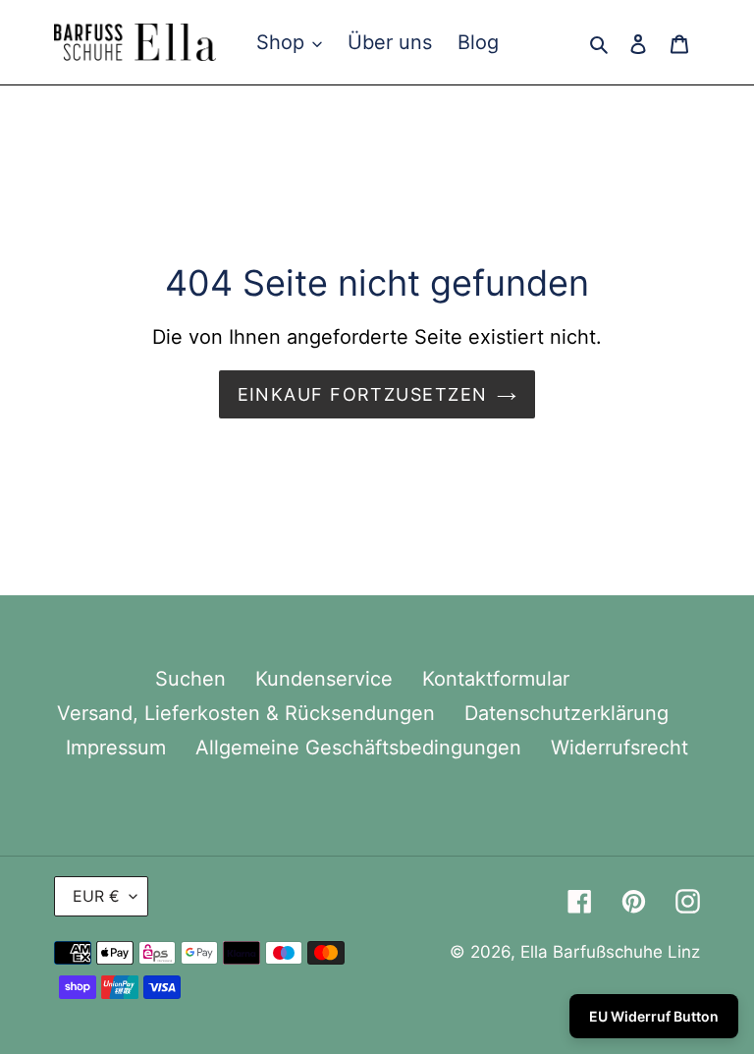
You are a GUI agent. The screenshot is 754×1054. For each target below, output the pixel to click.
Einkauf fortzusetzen (363, 394)
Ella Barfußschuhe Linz (610, 952)
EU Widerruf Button (654, 1016)
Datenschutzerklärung (566, 713)
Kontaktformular (495, 679)
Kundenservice (324, 679)
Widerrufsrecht (619, 747)
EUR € (96, 896)
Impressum (116, 747)
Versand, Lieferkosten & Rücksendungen (246, 713)
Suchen (190, 679)
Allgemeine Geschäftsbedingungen (358, 747)
